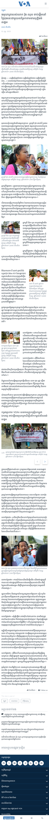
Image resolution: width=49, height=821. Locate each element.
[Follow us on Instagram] (20, 763)
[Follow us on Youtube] (14, 763)
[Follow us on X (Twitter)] (9, 763)
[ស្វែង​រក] (42, 818)
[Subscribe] (41, 763)
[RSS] (30, 763)
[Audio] (31, 818)
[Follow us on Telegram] (25, 763)
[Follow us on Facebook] (3, 763)
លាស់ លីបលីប (6, 27)
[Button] (43, 36)
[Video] (21, 818)
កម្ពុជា (3, 10)
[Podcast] (36, 763)
